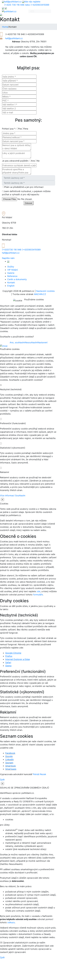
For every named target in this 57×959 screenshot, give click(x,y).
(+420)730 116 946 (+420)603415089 (21, 249)
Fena (25, 128)
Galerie (10, 273)
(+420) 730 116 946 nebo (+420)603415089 (26, 4)
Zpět (2, 779)
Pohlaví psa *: (9, 128)
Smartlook (10, 765)
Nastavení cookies (45, 291)
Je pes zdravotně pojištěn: (15, 160)
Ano (33, 160)
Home (5, 26)
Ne (38, 160)
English (10, 285)
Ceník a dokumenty (17, 279)
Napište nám (8, 258)
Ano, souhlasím (17, 342)
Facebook (10, 753)
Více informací (7, 495)
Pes (20, 128)
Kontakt (11, 282)
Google (9, 756)
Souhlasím (20, 495)
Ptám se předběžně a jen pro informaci (23, 187)
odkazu (11, 922)
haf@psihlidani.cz (13, 1)
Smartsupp (10, 769)
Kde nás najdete (32, 1)
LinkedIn (9, 759)
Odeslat (28, 203)
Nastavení (42, 342)
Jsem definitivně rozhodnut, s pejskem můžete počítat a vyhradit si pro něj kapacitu (26, 193)
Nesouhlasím (31, 342)
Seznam (9, 762)
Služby (10, 266)
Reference (12, 276)
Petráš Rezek (39, 774)
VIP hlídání (12, 269)
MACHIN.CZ (40, 294)
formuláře (38, 594)
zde (38, 591)
